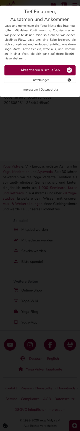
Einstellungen (40, 80)
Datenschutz (49, 89)
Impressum (30, 89)
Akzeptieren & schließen (40, 70)
